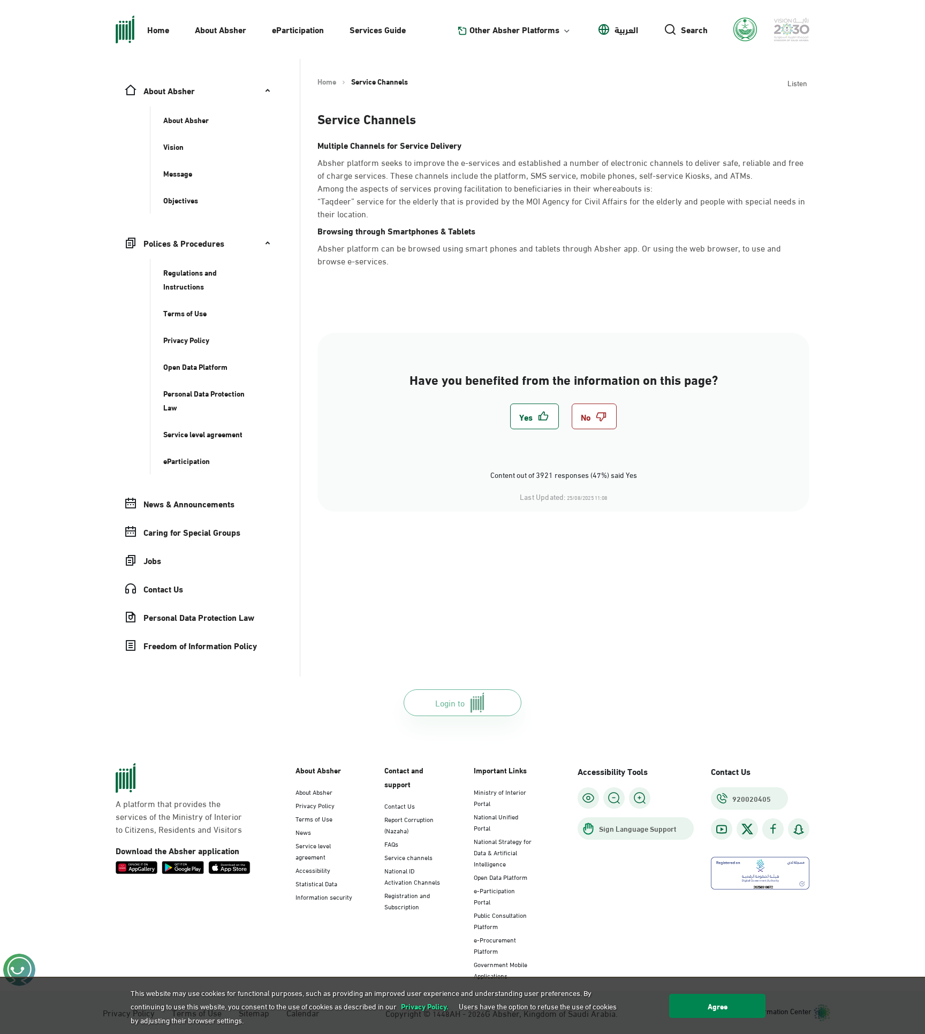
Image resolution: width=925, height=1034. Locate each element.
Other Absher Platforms (514, 29)
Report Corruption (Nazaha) (409, 824)
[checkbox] (534, 416)
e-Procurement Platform (495, 944)
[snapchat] (798, 829)
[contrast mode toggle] (588, 798)
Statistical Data (316, 883)
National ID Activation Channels (412, 875)
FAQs (391, 843)
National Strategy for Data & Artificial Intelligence (503, 852)
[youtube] (721, 829)
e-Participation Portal (494, 895)
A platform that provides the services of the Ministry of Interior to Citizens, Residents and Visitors (179, 816)
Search (694, 29)
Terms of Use (313, 818)
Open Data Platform (500, 877)
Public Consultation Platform (500, 920)
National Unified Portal (496, 821)
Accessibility (312, 870)
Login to (450, 702)
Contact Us (399, 805)
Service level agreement (313, 850)
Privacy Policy (315, 805)
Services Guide (378, 29)
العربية (626, 29)
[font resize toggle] (614, 798)
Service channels (408, 857)
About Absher (220, 29)
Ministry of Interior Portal (500, 797)
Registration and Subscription (407, 900)
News (303, 832)
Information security (323, 896)
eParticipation (298, 29)
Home (158, 29)
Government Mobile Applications (500, 969)
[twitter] (747, 829)
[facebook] (773, 829)
